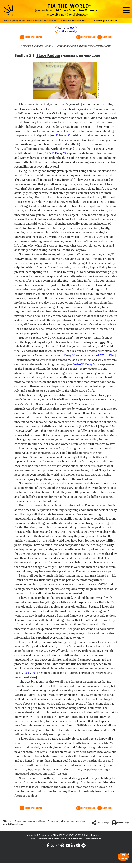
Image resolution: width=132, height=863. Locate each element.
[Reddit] (78, 846)
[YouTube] (68, 846)
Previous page (88, 37)
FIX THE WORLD (68, 6)
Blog (83, 845)
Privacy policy (59, 838)
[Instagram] (57, 846)
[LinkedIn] (73, 846)
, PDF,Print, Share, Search (66, 29)
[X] (52, 845)
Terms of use (45, 838)
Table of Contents (33, 37)
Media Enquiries (93, 838)
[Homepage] (8, 10)
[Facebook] (48, 846)
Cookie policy (75, 838)
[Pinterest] (62, 846)
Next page (107, 37)
